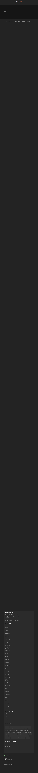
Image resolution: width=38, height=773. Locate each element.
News (6, 715)
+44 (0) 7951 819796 (8, 759)
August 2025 (7, 632)
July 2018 (6, 699)
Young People (28, 737)
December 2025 (7, 630)
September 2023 (7, 639)
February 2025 (7, 633)
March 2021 (7, 659)
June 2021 (6, 654)
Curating (10, 730)
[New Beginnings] (11, 461)
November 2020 (7, 665)
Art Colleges (22, 726)
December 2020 (7, 664)
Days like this (7, 617)
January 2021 (7, 662)
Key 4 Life (7, 592)
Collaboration (22, 728)
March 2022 (7, 644)
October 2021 (7, 648)
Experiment (21, 730)
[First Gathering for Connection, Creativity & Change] (11, 83)
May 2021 (6, 656)
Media (6, 713)
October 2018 (7, 694)
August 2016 (7, 708)
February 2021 (7, 661)
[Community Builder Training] (11, 278)
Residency (14, 735)
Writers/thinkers (23, 737)
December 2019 (7, 680)
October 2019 (7, 683)
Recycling (10, 735)
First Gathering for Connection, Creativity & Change (11, 95)
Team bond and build (11, 228)
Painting (19, 734)
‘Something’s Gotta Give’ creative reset (11, 58)
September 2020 (7, 667)
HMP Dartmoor (18, 732)
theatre (27, 735)
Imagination (29, 732)
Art (8, 726)
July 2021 (6, 653)
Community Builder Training (10, 319)
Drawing (14, 730)
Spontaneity (23, 735)
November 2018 (7, 693)
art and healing (18, 726)
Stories (6, 718)
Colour (26, 728)
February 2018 (7, 705)
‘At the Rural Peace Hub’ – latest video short (12, 614)
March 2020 (7, 676)
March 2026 (7, 629)
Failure (25, 730)
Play (27, 734)
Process (7, 735)
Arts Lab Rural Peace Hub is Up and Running (12, 620)
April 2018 (6, 702)
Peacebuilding (23, 734)
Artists (26, 726)
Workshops (7, 721)
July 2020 (6, 670)
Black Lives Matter (8, 728)
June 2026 (7, 626)
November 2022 (7, 642)
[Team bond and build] (11, 188)
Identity (26, 732)
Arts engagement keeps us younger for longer (12, 616)
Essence (17, 730)
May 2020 (7, 673)
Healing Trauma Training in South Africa (10, 132)
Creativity (29, 728)
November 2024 (7, 635)
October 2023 (7, 638)
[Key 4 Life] (11, 552)
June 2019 (6, 688)
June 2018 (6, 700)
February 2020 (7, 677)
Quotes (6, 716)
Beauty (30, 726)
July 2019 (6, 686)
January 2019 (7, 691)
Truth (12, 737)
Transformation (8, 737)
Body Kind (7, 410)
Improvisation (7, 734)
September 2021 (7, 650)
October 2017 (7, 706)
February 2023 (7, 641)
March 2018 (7, 703)
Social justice (18, 735)
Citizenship (17, 728)
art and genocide (12, 726)
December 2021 (7, 645)
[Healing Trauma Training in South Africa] (11, 120)
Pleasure (30, 734)
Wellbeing (18, 737)
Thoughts (6, 719)
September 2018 (7, 696)
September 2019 (7, 685)
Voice (14, 737)
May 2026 (6, 627)
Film (27, 730)
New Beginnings (9, 500)
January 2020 (7, 679)
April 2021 (6, 658)
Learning (12, 734)
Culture (7, 730)
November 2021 (7, 647)
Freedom (13, 732)
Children (13, 728)
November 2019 (7, 682)
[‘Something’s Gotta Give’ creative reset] (11, 39)
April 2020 (7, 674)
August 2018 (7, 697)
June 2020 (7, 671)
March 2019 (7, 690)
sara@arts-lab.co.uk (7, 760)
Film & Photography (8, 732)
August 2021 (7, 651)
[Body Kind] (11, 370)
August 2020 (7, 668)
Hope (23, 732)
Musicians (15, 734)
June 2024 (7, 636)
